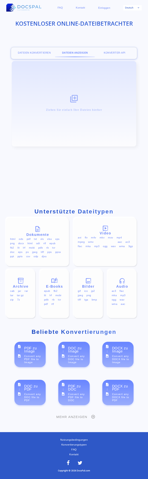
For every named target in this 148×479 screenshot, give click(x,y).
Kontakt (80, 7)
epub (52, 243)
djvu (44, 256)
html (12, 239)
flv (86, 237)
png (12, 243)
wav (113, 246)
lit (19, 247)
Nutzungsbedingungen (74, 439)
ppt (12, 256)
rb (47, 247)
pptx (20, 256)
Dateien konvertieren (34, 52)
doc (12, 252)
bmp (94, 299)
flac (80, 246)
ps (27, 252)
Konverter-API (114, 52)
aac (120, 241)
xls (42, 239)
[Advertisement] (74, 178)
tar (12, 295)
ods (21, 239)
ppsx (58, 252)
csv (28, 256)
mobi (32, 247)
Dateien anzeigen (75, 52)
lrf (24, 247)
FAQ (60, 7)
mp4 (119, 237)
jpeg (34, 252)
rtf (44, 243)
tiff (42, 252)
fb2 (12, 247)
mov (110, 237)
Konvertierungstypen (74, 444)
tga (86, 299)
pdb (40, 247)
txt (35, 239)
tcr (53, 247)
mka (88, 246)
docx (21, 243)
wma (122, 246)
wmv (91, 241)
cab (12, 290)
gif (79, 290)
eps (20, 252)
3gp (130, 246)
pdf (29, 239)
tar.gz (20, 295)
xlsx (49, 239)
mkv (102, 237)
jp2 (93, 290)
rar (26, 290)
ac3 (127, 241)
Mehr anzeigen (71, 417)
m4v (93, 237)
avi (79, 237)
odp (36, 256)
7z (18, 299)
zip (12, 299)
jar (19, 290)
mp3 (97, 246)
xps (57, 239)
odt (38, 243)
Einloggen (104, 7)
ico (86, 290)
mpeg (81, 241)
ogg (105, 246)
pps (49, 252)
